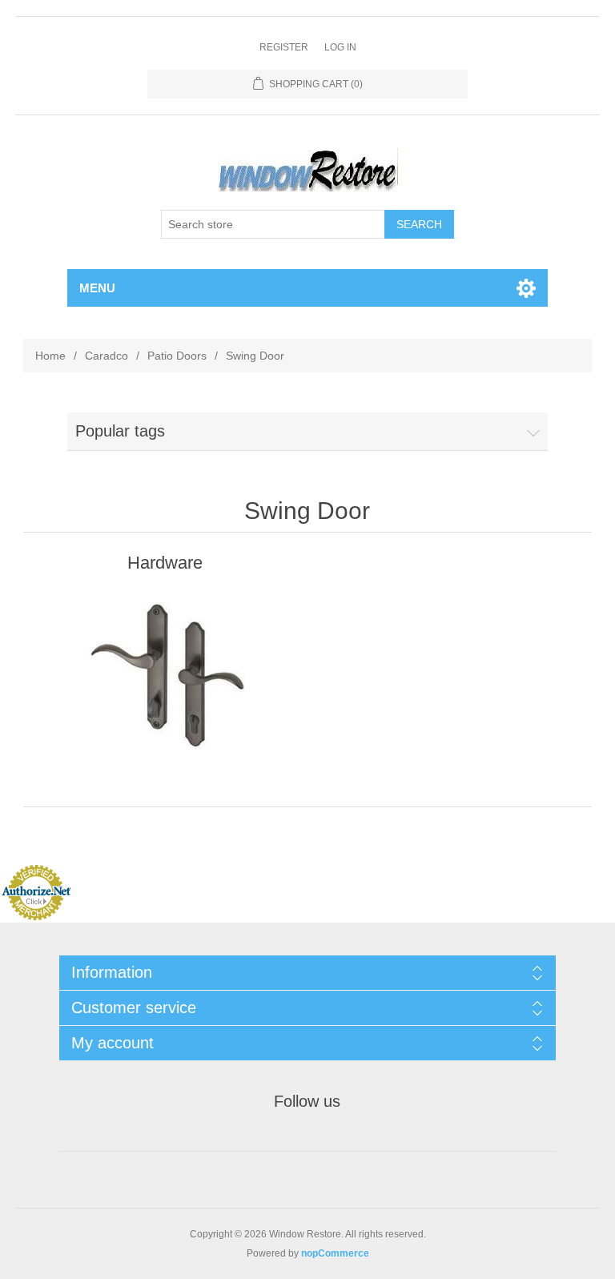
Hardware (165, 563)
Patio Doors (177, 355)
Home (50, 355)
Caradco (106, 355)
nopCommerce (335, 1253)
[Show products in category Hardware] (165, 675)
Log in (340, 47)
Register (283, 47)
